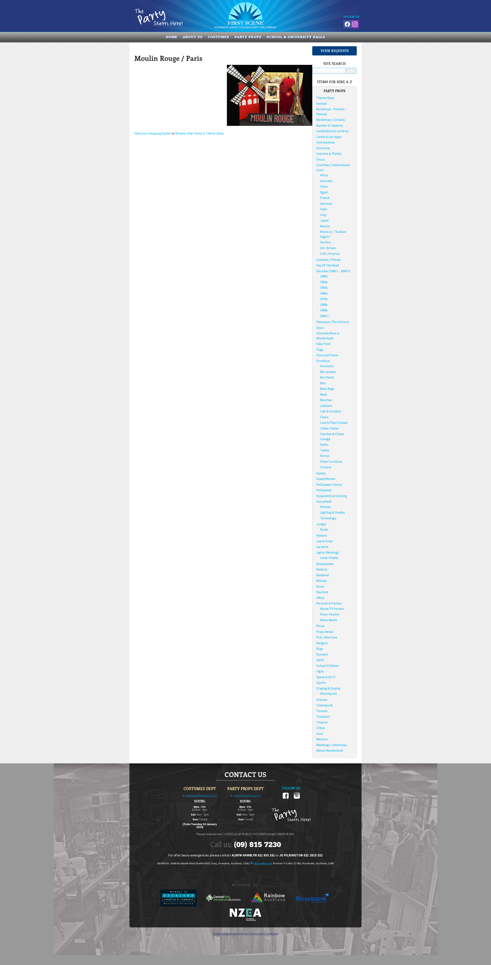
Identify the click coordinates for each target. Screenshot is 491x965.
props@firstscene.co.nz (246, 795)
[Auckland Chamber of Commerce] (179, 905)
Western (322, 739)
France (325, 198)
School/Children (327, 666)
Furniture (323, 361)
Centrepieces (325, 142)
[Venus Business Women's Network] (245, 920)
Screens (325, 467)
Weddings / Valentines (331, 745)
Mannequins (328, 693)
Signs (320, 671)
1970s (324, 299)
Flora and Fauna (327, 355)
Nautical (322, 592)
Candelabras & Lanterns (332, 131)
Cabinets (326, 406)
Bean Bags (327, 389)
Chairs (324, 417)
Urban (320, 728)
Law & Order (324, 541)
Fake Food (323, 344)
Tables (324, 450)
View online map (263, 863)
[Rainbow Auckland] (268, 905)
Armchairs (327, 366)
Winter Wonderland (329, 750)
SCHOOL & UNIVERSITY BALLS (296, 37)
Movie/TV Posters (332, 609)
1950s (324, 287)
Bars (323, 383)
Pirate (320, 626)
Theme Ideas (325, 98)
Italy (323, 215)
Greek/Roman (325, 479)
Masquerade (325, 564)
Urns (319, 734)
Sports (321, 682)
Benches (326, 400)
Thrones (322, 711)
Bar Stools (327, 377)
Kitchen (325, 507)
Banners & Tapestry (329, 125)
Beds (323, 394)
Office (320, 598)
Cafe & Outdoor (330, 411)
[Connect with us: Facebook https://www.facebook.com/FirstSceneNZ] (346, 23)
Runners (322, 654)
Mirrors (325, 456)
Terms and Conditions (264, 933)
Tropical (322, 722)
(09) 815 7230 (257, 844)
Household (324, 501)
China (324, 186)
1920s (324, 282)
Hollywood (323, 490)
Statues (321, 700)
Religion (322, 643)
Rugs (319, 649)
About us (192, 37)
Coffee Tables (329, 428)
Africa (324, 175)
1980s (324, 305)
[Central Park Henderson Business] (223, 905)
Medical (321, 569)
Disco (320, 328)
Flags (320, 349)
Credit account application (230, 933)
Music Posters (329, 614)
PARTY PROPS (248, 37)
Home (172, 37)
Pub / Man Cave (326, 637)
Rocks (324, 529)
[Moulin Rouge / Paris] (269, 125)
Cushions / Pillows (328, 260)
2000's (324, 316)
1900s (324, 276)
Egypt (324, 192)
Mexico (325, 226)
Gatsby (321, 473)
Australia (326, 181)
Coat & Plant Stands (334, 423)
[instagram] (296, 798)
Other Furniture (331, 461)
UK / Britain (328, 248)
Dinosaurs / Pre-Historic (332, 322)
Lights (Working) (327, 552)
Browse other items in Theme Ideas (199, 133)
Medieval (322, 575)
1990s (324, 310)
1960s (324, 293)
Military (321, 581)
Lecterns (322, 547)
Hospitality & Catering (331, 496)
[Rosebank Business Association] (313, 905)
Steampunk (324, 705)
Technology (328, 518)
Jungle (321, 524)
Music (320, 586)
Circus (320, 159)
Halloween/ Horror (329, 484)
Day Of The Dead (327, 265)
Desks (324, 444)
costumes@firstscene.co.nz (201, 795)
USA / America (329, 254)
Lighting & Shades (332, 512)
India (323, 209)
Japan (324, 220)
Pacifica (325, 242)
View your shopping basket (152, 133)
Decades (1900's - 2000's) (333, 271)
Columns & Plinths (328, 154)
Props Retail (324, 632)
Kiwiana (321, 535)
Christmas (323, 148)
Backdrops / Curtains (330, 120)
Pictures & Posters (329, 603)
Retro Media (328, 620)
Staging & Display (328, 688)
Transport (323, 716)
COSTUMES (218, 37)
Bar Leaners (328, 372)
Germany (326, 203)
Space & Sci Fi (325, 677)
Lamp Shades (329, 558)
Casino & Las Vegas (328, 137)
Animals (321, 103)
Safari (320, 660)
